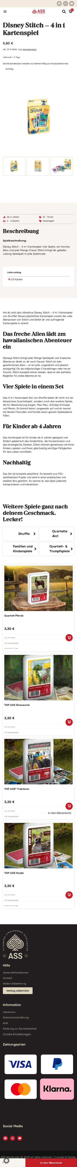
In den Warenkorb (51, 1162)
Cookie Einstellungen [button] (17, 1034)
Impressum (9, 1012)
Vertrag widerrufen (17, 990)
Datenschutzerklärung (16, 1017)
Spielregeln (48, 220)
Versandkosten (29, 49)
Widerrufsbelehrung (14, 983)
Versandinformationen (15, 972)
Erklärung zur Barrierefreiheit (20, 1028)
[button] (6, 1160)
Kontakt (7, 978)
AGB (5, 1023)
